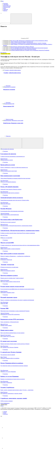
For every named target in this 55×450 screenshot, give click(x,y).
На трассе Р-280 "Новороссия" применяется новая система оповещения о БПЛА (29, 40)
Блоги (4, 8)
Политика (5, 3)
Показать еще (4, 404)
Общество (5, 9)
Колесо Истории (7, 5)
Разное (4, 412)
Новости (5, 10)
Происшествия (6, 7)
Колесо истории (9, 119)
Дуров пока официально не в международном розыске (23, 49)
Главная (5, 411)
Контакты (5, 414)
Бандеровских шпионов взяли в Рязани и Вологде (22, 46)
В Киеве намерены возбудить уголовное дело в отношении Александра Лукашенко (30, 50)
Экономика (5, 4)
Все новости (3, 52)
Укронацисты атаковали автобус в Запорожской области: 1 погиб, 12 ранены (28, 43)
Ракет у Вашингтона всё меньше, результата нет (22, 41)
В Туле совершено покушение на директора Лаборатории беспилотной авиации (29, 47)
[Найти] (21, 19)
